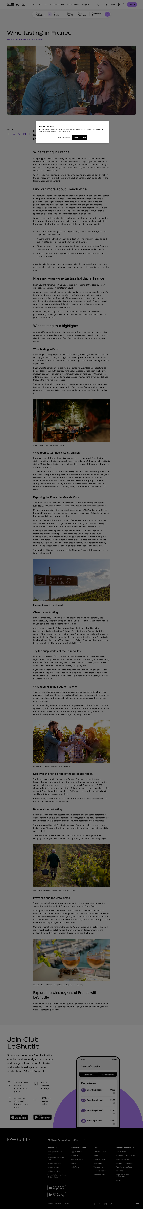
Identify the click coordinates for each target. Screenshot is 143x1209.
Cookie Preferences (63, 137)
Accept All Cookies (80, 137)
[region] (72, 132)
